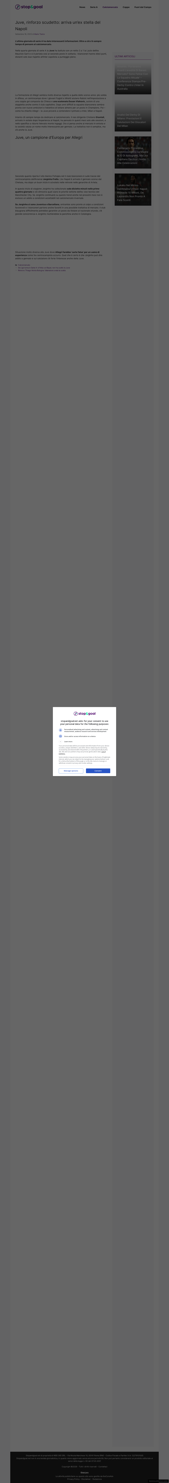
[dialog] (84, 741)
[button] (84, 741)
